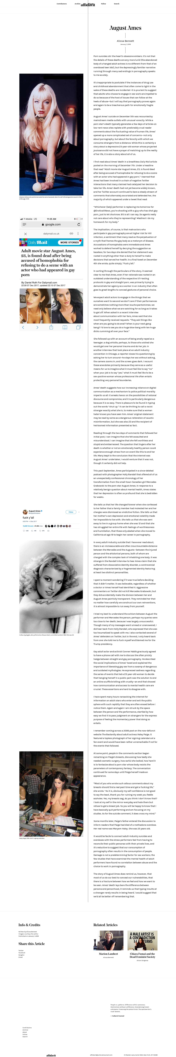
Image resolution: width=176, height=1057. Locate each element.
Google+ (21, 955)
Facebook (22, 953)
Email (21, 957)
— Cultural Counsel (117, 1016)
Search (116, 4)
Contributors (62, 4)
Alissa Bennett (125, 40)
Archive (77, 4)
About (90, 4)
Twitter (21, 950)
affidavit (51, 1055)
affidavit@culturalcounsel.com (101, 1055)
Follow (103, 4)
